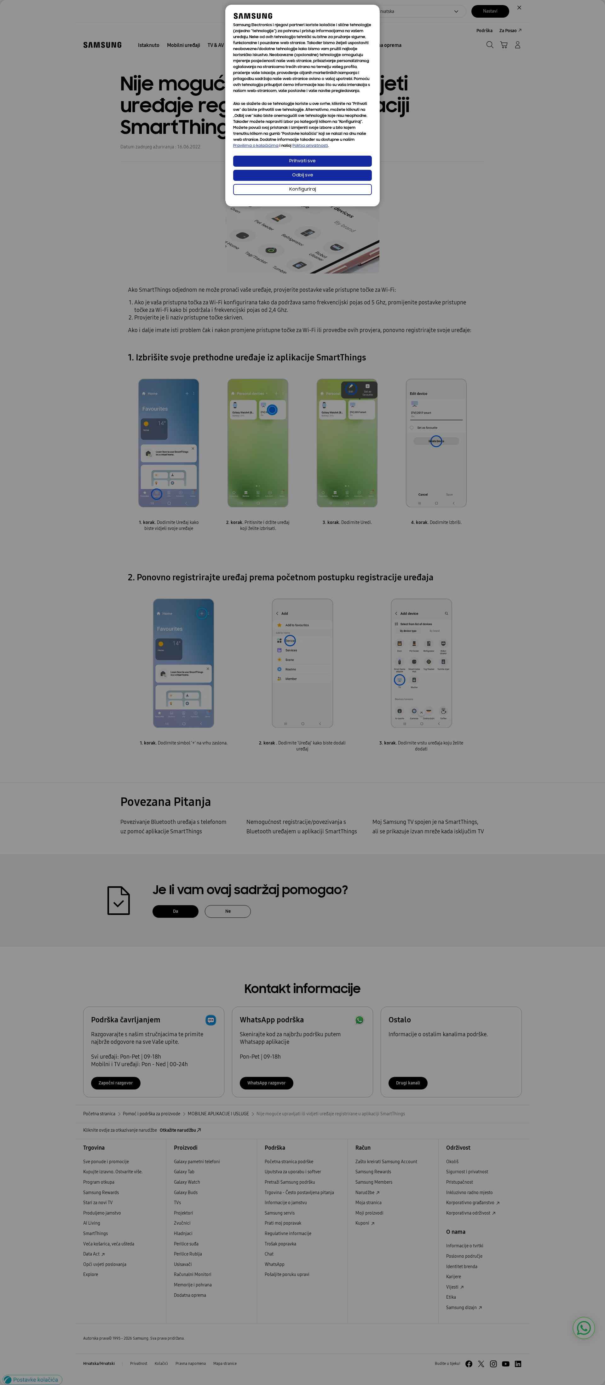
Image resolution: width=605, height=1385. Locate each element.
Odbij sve (302, 175)
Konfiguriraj (302, 189)
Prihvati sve (302, 161)
